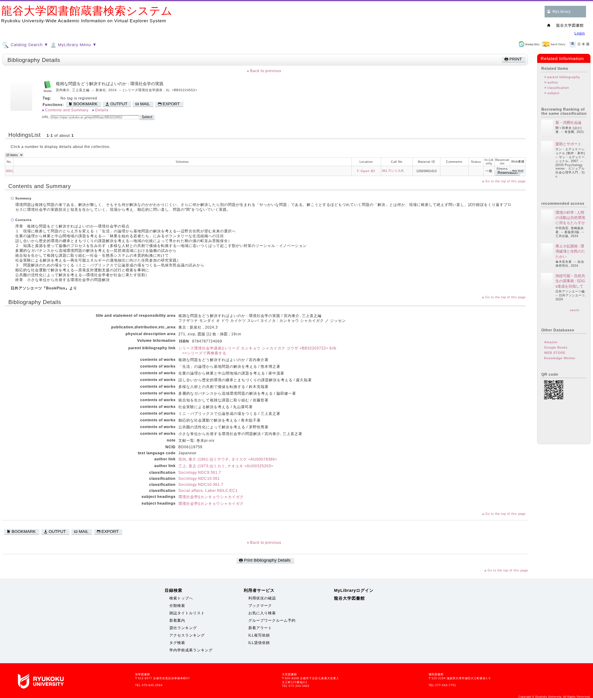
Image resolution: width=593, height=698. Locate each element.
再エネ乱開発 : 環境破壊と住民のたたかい (570, 251)
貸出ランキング (183, 628)
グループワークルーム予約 (272, 620)
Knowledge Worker (560, 358)
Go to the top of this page (505, 181)
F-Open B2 (366, 171)
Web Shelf (517, 171)
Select (147, 117)
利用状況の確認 (262, 598)
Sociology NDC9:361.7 (199, 472)
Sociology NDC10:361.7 (200, 485)
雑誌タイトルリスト (187, 613)
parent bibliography (563, 77)
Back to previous (265, 71)
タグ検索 (177, 643)
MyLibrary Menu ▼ (77, 44)
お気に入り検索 (262, 613)
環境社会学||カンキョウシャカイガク (211, 497)
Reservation (507, 173)
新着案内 (177, 620)
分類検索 (177, 606)
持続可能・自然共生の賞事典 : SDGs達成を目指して (570, 281)
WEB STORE (554, 353)
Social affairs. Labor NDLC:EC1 (208, 491)
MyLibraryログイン (354, 590)
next (573, 310)
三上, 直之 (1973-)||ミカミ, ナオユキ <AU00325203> (225, 466)
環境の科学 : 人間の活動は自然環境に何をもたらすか (570, 218)
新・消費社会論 (568, 123)
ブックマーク (260, 606)
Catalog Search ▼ (28, 44)
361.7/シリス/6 (393, 171)
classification (558, 88)
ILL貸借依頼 (259, 643)
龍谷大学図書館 (349, 598)
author (552, 82)
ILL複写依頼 (259, 635)
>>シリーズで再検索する (202, 353)
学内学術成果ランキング (191, 650)
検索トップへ (181, 598)
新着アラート (260, 628)
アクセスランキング (187, 635)
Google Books (556, 347)
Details (101, 110)
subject (553, 93)
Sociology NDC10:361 (199, 478)
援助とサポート (568, 144)
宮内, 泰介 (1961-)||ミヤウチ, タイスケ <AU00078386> (227, 459)
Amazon (551, 342)
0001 (9, 171)
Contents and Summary (66, 110)
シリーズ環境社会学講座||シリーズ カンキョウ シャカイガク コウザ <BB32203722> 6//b (257, 348)
